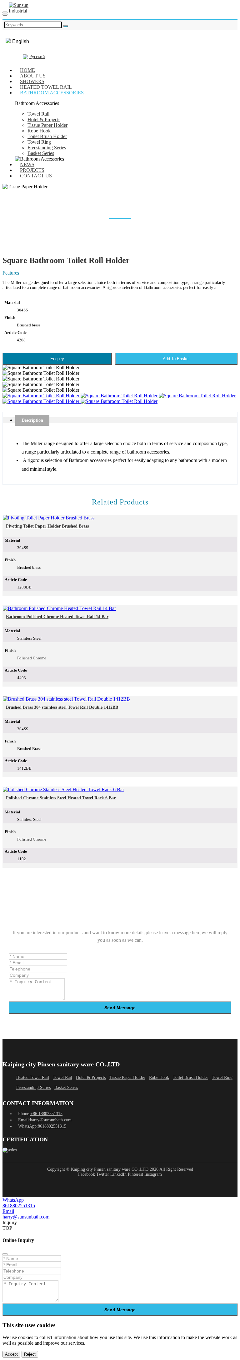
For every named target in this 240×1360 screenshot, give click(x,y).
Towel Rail (38, 114)
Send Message (120, 1007)
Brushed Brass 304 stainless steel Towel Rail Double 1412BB (62, 707)
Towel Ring (39, 142)
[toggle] (5, 12)
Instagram (153, 1174)
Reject (30, 1354)
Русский (37, 56)
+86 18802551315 (46, 1113)
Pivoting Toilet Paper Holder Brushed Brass (47, 526)
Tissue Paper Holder (48, 125)
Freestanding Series (47, 147)
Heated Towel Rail (32, 1077)
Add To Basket (176, 358)
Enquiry (57, 358)
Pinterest (135, 1174)
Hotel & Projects (44, 119)
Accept (11, 1354)
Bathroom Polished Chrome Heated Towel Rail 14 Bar (57, 616)
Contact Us (36, 175)
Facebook (86, 1174)
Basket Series (41, 153)
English (20, 41)
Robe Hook (39, 130)
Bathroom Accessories (52, 92)
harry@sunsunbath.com (51, 1120)
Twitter (102, 1174)
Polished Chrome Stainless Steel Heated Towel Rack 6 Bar (61, 798)
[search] (5, 15)
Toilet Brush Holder (47, 136)
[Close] (5, 1254)
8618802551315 (52, 1126)
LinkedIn (118, 1174)
